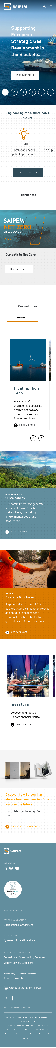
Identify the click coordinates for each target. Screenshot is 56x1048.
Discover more (25, 75)
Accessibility (20, 978)
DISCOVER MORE (24, 725)
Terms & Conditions (28, 974)
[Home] (16, 6)
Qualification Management (18, 925)
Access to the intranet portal (25, 988)
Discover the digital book (25, 827)
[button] (32, 239)
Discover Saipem (28, 173)
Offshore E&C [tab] (22, 317)
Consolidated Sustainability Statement (25, 958)
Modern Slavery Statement (18, 963)
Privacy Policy (9, 974)
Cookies (7, 978)
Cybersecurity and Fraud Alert (20, 940)
